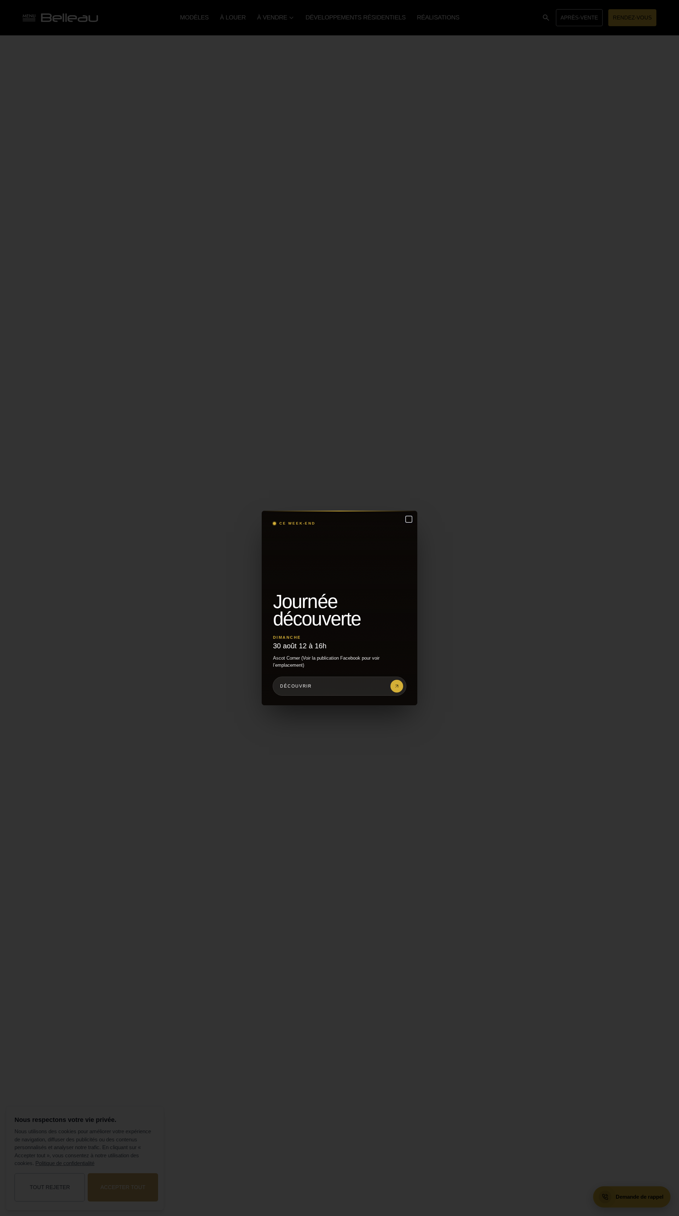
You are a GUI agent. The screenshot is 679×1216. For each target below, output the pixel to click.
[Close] (409, 519)
